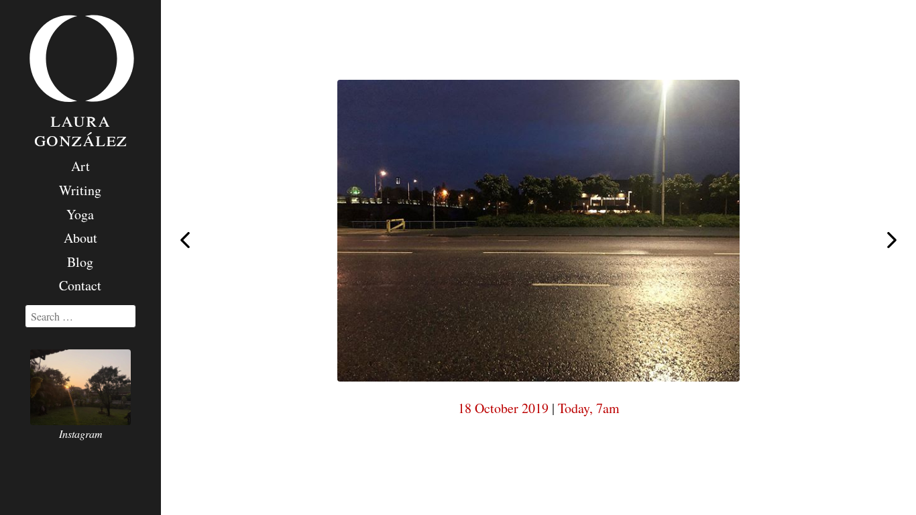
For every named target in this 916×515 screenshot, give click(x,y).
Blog (80, 262)
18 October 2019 (503, 408)
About (80, 238)
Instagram (81, 433)
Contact (80, 285)
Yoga (80, 214)
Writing (80, 190)
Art (80, 166)
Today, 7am (589, 408)
